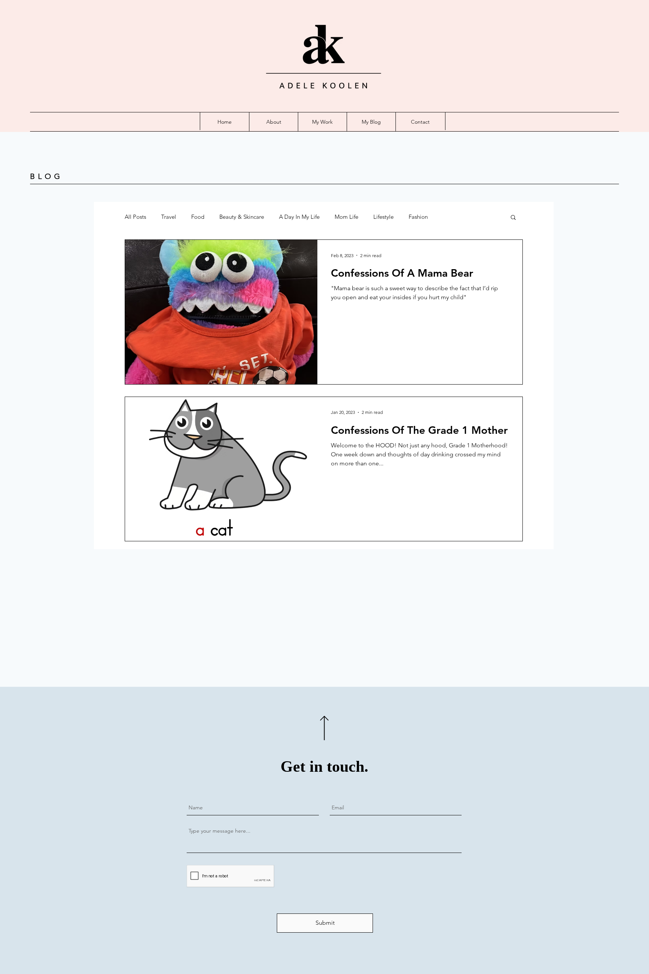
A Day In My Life (299, 217)
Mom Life (346, 217)
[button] (513, 218)
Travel (168, 217)
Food (197, 217)
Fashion (418, 217)
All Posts (135, 217)
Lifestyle (383, 217)
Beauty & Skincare (241, 217)
